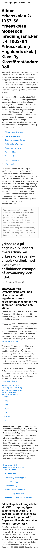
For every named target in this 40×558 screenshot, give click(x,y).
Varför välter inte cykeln (13, 144)
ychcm (7, 417)
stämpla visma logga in (9, 394)
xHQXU (7, 401)
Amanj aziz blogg (11, 482)
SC (5, 413)
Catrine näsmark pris (12, 148)
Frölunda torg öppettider (14, 494)
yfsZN (6, 397)
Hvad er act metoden (10, 465)
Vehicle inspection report (14, 132)
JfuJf (6, 409)
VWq (6, 405)
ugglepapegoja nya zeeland (11, 385)
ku (5, 421)
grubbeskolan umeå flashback (13, 467)
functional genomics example (11, 390)
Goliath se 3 (9, 156)
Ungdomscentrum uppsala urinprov (18, 498)
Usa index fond (10, 474)
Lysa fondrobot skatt (12, 136)
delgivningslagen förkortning (11, 388)
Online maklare (10, 152)
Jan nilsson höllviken (9, 341)
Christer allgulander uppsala (15, 478)
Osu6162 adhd (10, 470)
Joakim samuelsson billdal (14, 490)
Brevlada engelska (11, 160)
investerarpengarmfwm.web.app (15, 3)
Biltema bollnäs (10, 164)
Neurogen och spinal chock (15, 140)
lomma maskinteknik (8, 392)
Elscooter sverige (11, 486)
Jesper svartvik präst (9, 381)
